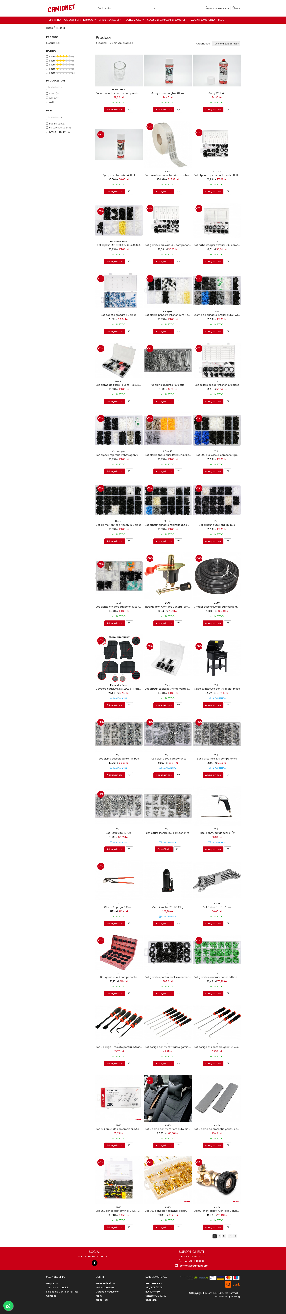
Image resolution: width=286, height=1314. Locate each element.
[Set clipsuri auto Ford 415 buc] (217, 500)
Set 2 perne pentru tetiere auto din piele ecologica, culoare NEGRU (168, 1129)
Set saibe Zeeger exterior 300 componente (217, 245)
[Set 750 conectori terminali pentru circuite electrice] (168, 1180)
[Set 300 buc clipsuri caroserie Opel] (217, 430)
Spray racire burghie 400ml (167, 93)
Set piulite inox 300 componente (217, 758)
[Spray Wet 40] (217, 70)
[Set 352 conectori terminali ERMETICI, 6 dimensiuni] (119, 1180)
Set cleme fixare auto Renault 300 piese (168, 455)
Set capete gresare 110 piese (119, 315)
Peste (52, 56)
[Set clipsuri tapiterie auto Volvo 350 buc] (217, 144)
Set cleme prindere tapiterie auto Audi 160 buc (119, 606)
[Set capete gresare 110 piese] (119, 290)
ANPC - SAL (102, 1300)
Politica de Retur (105, 1287)
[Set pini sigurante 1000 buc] (168, 360)
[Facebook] (94, 1263)
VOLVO (217, 171)
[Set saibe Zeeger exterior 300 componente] (217, 220)
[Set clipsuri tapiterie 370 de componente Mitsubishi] (168, 658)
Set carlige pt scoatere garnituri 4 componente (217, 1047)
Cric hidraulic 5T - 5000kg (167, 907)
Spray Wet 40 (217, 93)
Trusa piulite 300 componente (167, 758)
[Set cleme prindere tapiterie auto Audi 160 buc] (119, 576)
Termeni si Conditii (57, 1287)
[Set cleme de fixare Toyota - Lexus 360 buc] (119, 360)
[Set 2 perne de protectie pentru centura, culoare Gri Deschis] (217, 1098)
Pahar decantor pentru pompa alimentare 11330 (119, 93)
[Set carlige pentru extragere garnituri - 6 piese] (168, 1022)
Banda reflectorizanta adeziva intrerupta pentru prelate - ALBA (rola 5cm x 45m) (168, 175)
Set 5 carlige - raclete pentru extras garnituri (119, 1047)
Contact (51, 1295)
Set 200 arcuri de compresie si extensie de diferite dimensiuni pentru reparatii (119, 1129)
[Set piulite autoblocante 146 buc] (119, 734)
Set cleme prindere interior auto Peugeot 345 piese (168, 315)
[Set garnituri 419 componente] (119, 952)
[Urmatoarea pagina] (235, 1236)
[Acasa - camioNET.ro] (62, 8)
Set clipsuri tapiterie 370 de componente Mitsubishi (168, 688)
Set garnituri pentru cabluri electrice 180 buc (168, 977)
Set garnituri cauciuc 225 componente (168, 245)
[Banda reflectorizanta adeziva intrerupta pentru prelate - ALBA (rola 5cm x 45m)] (168, 144)
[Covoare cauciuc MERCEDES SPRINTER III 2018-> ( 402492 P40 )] (119, 658)
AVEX (167, 171)
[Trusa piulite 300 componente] (168, 734)
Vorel (217, 903)
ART (51, 97)
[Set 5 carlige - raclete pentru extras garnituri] (119, 1022)
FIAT (217, 311)
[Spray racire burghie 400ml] (168, 70)
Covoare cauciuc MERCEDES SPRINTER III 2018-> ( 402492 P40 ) (119, 688)
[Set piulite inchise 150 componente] (168, 806)
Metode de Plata (105, 1283)
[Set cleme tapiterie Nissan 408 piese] (119, 500)
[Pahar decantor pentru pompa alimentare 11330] (119, 70)
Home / (51, 27)
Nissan (118, 521)
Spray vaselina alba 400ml (119, 175)
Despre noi (52, 1283)
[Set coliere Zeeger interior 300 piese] (217, 360)
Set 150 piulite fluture (119, 833)
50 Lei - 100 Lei (57, 127)
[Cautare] (154, 8)
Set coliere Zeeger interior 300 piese (217, 385)
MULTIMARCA (118, 89)
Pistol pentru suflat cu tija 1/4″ (217, 833)
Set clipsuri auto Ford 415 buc (217, 525)
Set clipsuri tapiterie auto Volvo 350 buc (217, 175)
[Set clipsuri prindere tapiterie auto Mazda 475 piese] (168, 500)
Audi (51, 101)
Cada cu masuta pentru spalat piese (217, 688)
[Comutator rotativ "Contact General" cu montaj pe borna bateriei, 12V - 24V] (217, 1180)
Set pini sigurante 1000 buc (167, 385)
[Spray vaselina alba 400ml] (119, 144)
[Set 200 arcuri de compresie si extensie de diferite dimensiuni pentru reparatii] (119, 1098)
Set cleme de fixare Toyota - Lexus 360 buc (119, 385)
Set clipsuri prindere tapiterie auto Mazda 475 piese (168, 525)
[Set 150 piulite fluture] (119, 806)
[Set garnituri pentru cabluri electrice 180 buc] (168, 952)
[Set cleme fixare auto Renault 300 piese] (168, 430)
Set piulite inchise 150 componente (167, 833)
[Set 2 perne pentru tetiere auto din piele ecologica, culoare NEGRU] (168, 1098)
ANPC (99, 1295)
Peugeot (167, 311)
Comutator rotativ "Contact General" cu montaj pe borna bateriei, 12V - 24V (217, 1210)
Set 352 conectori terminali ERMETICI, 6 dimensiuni (119, 1210)
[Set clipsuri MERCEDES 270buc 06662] (119, 220)
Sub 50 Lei (55, 123)
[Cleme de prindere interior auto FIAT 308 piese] (217, 290)
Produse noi (53, 43)
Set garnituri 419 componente (118, 977)
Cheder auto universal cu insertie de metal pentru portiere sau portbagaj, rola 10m (217, 606)
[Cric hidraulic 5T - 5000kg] (168, 880)
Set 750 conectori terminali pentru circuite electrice (168, 1210)
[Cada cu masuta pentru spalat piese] (217, 658)
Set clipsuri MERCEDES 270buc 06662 (119, 245)
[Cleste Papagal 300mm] (119, 880)
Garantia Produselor (107, 1291)
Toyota (118, 381)
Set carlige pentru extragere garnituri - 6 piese (168, 1047)
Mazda (167, 521)
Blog (221, 19)
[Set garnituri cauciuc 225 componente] (168, 220)
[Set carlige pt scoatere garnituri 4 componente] (217, 1022)
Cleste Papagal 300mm (118, 907)
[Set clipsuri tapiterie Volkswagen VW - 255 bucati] (119, 430)
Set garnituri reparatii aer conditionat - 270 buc (217, 977)
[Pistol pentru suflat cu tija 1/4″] (217, 806)
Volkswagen (118, 451)
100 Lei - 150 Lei (57, 131)
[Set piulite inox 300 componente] (217, 734)
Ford (217, 521)
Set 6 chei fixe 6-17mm (217, 907)
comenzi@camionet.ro (193, 1265)
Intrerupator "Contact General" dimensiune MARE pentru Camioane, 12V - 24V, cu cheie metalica (168, 606)
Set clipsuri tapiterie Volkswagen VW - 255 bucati (119, 455)
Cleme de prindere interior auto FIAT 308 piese (217, 315)
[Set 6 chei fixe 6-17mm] (217, 880)
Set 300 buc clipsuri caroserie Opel (217, 455)
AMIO (52, 93)
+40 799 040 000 (193, 1261)
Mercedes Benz (118, 241)
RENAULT (167, 451)
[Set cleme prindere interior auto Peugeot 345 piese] (168, 290)
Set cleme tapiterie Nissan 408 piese (119, 525)
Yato (167, 241)
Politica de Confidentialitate (62, 1291)
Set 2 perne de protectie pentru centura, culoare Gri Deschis (217, 1129)
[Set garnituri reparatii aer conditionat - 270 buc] (217, 952)
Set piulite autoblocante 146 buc (119, 758)
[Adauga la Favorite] (129, 109)
